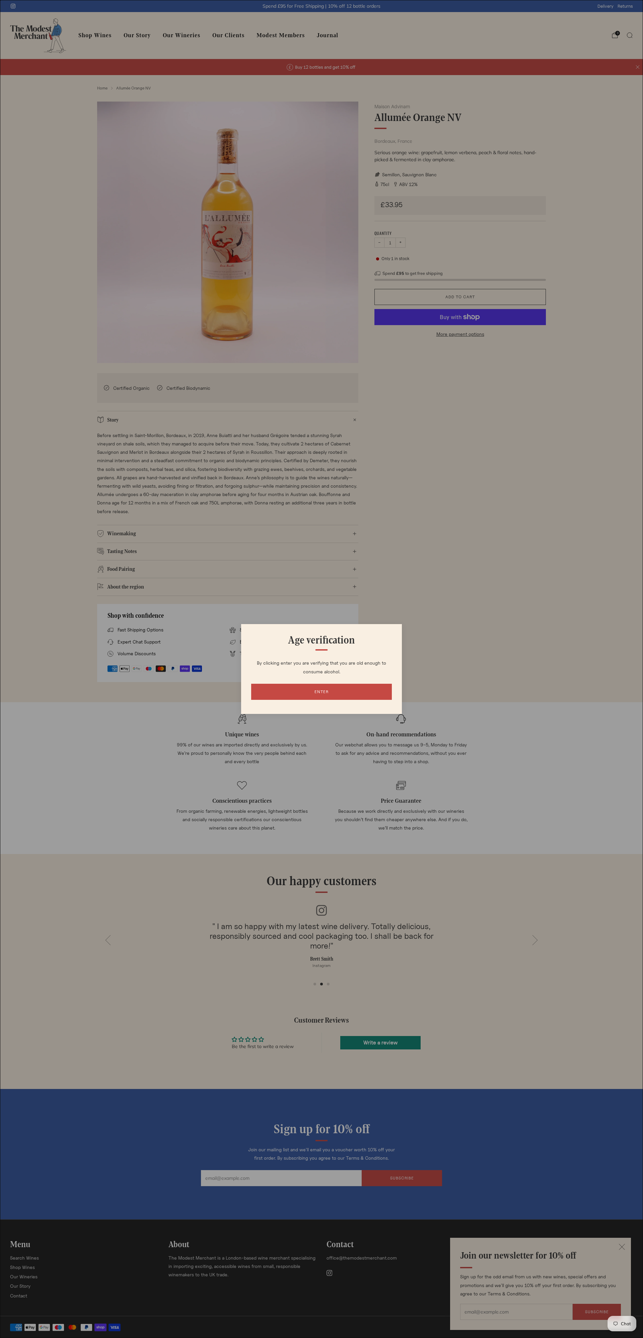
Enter (321, 691)
